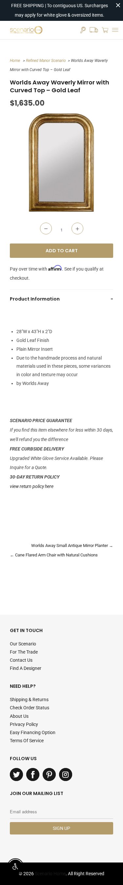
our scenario (23, 643)
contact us (21, 660)
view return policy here (31, 486)
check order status (29, 707)
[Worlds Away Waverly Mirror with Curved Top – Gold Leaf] (61, 162)
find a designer (25, 668)
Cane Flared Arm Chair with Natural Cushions (56, 555)
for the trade (24, 652)
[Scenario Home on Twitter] (16, 774)
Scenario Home (50, 873)
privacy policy (24, 724)
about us (19, 716)
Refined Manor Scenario (46, 60)
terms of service (27, 740)
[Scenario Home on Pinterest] (49, 774)
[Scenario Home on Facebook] (32, 774)
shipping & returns (29, 699)
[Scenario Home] (26, 30)
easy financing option (32, 732)
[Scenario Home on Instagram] (65, 774)
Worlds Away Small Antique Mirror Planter (69, 545)
